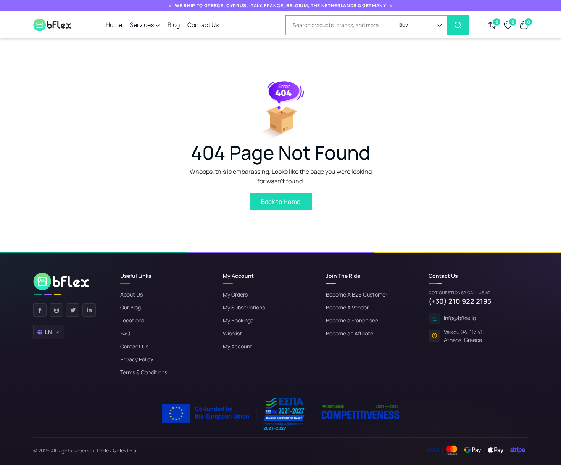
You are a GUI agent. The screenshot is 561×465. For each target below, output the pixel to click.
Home (114, 25)
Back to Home (280, 201)
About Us (131, 294)
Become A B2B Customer (356, 294)
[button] (420, 25)
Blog (174, 25)
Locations (132, 320)
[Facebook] (40, 310)
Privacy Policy (136, 359)
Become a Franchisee (352, 320)
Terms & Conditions (143, 372)
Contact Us (203, 25)
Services (142, 25)
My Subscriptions (244, 307)
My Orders (235, 294)
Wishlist (232, 333)
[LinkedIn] (89, 310)
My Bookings (238, 320)
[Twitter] (72, 310)
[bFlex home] (61, 284)
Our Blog (130, 307)
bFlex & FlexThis (117, 450)
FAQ (125, 333)
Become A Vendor (347, 307)
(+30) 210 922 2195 (460, 301)
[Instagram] (56, 310)
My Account (237, 346)
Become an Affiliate (349, 333)
